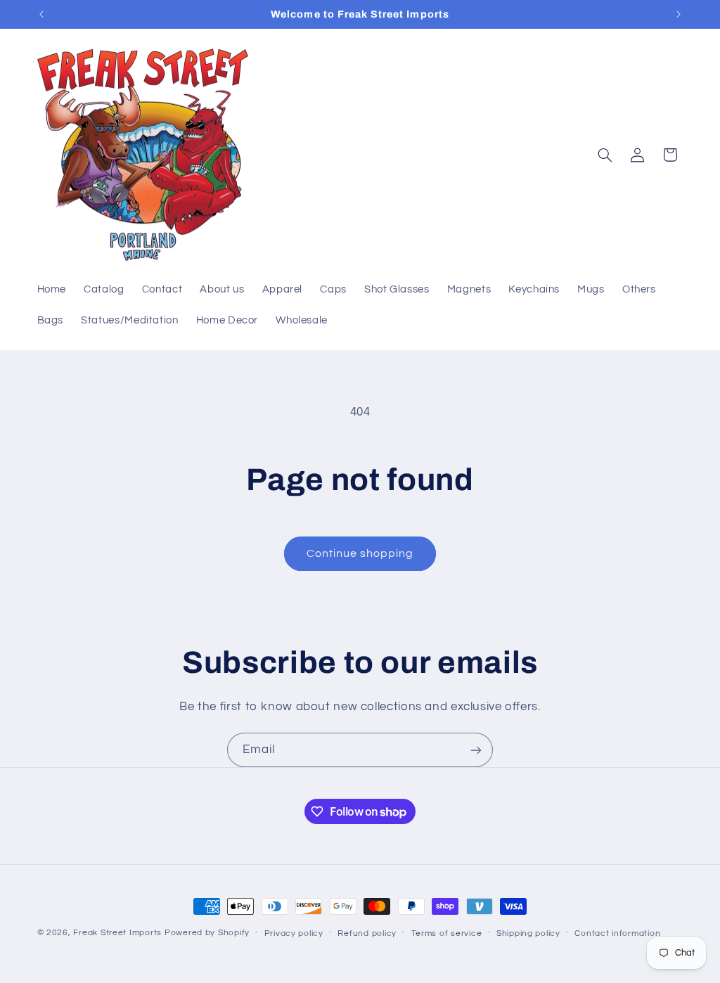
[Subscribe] (476, 750)
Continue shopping (360, 553)
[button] (605, 155)
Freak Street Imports (117, 933)
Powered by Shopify (207, 933)
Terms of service (446, 933)
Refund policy (367, 933)
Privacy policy (293, 933)
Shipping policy (528, 933)
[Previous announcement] (41, 14)
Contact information (617, 933)
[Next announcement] (678, 14)
